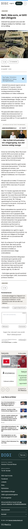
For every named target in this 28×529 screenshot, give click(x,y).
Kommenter (14, 61)
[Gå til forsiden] (4, 3)
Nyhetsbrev (5, 488)
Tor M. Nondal (5, 470)
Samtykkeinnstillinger (8, 491)
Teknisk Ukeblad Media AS (15, 520)
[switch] (24, 79)
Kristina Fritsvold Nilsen (9, 464)
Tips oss (22, 455)
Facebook (4, 479)
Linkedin (3, 482)
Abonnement (5, 510)
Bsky (2, 485)
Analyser (5, 11)
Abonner (19, 3)
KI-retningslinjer (6, 498)
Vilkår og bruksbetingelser (9, 494)
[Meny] (25, 3)
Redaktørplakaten (20, 504)
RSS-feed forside (6, 475)
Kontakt (3, 514)
